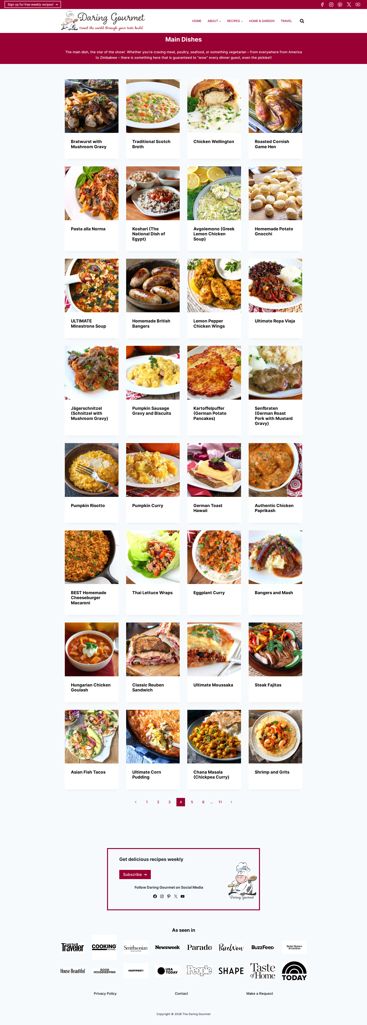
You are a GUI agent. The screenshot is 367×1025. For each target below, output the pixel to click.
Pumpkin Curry (147, 505)
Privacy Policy (105, 993)
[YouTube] (357, 4)
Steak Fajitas (268, 684)
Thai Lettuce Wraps (152, 592)
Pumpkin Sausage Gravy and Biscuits (151, 411)
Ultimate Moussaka (213, 684)
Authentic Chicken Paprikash (274, 508)
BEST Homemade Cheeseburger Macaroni (88, 597)
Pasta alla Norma (88, 228)
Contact (181, 993)
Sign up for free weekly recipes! (31, 4)
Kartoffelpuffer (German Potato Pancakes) (210, 413)
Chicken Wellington (213, 141)
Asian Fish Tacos (88, 772)
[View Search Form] (302, 21)
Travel (286, 21)
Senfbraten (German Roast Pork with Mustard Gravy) (274, 416)
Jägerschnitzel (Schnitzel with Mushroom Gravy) (89, 413)
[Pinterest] (340, 4)
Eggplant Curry (209, 592)
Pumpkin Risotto (88, 505)
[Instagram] (331, 4)
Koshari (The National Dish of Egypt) (148, 233)
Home (196, 21)
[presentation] (92, 106)
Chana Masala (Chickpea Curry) (211, 775)
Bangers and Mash (274, 592)
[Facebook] (322, 4)
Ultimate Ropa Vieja (275, 320)
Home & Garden (261, 21)
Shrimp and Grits (272, 772)
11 (220, 802)
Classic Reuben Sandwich (148, 687)
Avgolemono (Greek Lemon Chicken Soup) (214, 233)
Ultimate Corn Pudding (146, 775)
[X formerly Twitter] (348, 4)
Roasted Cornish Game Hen (272, 144)
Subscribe (132, 874)
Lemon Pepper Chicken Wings (209, 323)
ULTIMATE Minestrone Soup (88, 323)
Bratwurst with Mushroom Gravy (88, 144)
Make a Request (259, 993)
